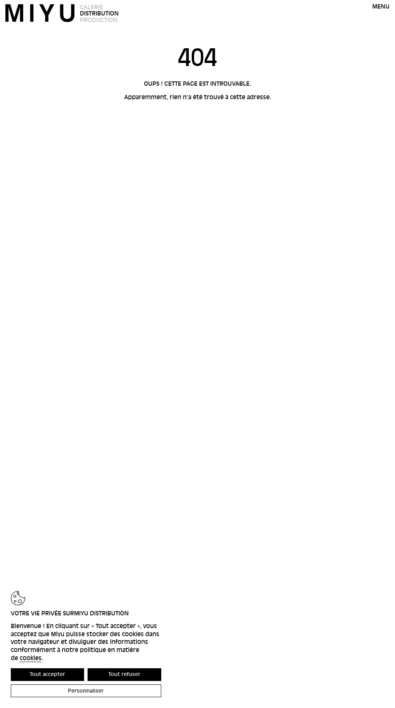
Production (99, 20)
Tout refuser (124, 674)
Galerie (91, 7)
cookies (31, 658)
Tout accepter (47, 674)
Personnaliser (86, 691)
